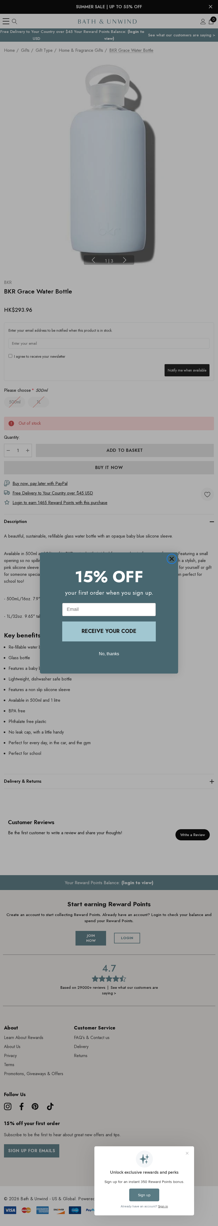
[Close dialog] (171, 559)
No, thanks (109, 654)
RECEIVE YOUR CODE (109, 631)
